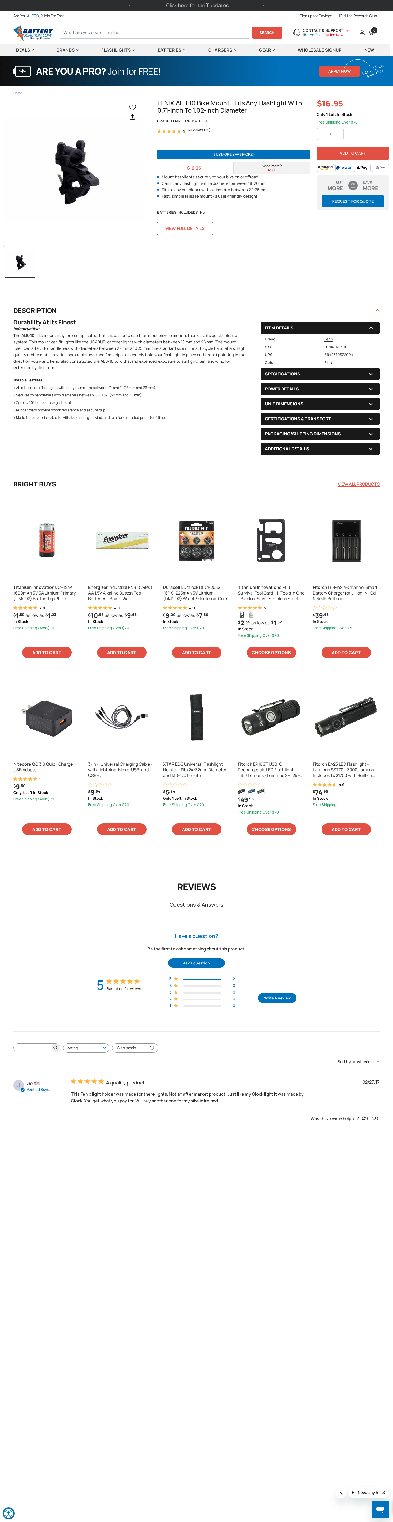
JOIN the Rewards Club (357, 15)
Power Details (282, 389)
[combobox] (86, 1048)
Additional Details (287, 449)
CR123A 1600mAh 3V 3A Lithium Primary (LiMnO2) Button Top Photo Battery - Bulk (44, 593)
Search (267, 32)
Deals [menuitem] (23, 50)
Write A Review (277, 997)
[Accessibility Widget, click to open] (9, 1513)
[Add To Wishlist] (133, 107)
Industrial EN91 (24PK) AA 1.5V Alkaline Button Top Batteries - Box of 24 (120, 593)
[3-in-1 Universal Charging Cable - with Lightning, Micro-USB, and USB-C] (121, 717)
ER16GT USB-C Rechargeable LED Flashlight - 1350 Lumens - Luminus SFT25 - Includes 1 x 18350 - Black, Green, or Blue (270, 769)
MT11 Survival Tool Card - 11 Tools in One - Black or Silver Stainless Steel (271, 593)
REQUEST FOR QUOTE (353, 201)
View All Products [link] (359, 484)
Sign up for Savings (316, 15)
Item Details (279, 328)
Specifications (282, 374)
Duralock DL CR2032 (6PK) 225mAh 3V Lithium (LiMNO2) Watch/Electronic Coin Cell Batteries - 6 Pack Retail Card (195, 593)
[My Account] (362, 32)
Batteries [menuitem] (170, 50)
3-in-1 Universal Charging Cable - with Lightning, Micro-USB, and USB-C (120, 769)
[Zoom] (73, 169)
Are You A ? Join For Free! (39, 15)
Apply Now (339, 71)
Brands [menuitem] (66, 50)
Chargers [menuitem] (220, 50)
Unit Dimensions (284, 404)
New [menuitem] (369, 50)
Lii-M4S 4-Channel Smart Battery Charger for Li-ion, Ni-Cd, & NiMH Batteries (345, 593)
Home (17, 93)
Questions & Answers (196, 904)
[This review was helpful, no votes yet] (364, 1118)
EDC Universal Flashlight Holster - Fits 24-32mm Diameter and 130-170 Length (194, 769)
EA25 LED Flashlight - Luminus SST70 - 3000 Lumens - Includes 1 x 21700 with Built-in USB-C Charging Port (345, 769)
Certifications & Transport (298, 419)
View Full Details (185, 228)
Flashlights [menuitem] (116, 50)
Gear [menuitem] (265, 50)
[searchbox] (32, 1048)
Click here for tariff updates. (197, 5)
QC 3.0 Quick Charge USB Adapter (43, 767)
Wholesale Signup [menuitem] (320, 50)
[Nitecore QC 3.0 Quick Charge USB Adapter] (46, 717)
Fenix (176, 121)
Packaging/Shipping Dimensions (303, 434)
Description (35, 310)
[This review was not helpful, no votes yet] (374, 1118)
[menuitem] (40, 16)
